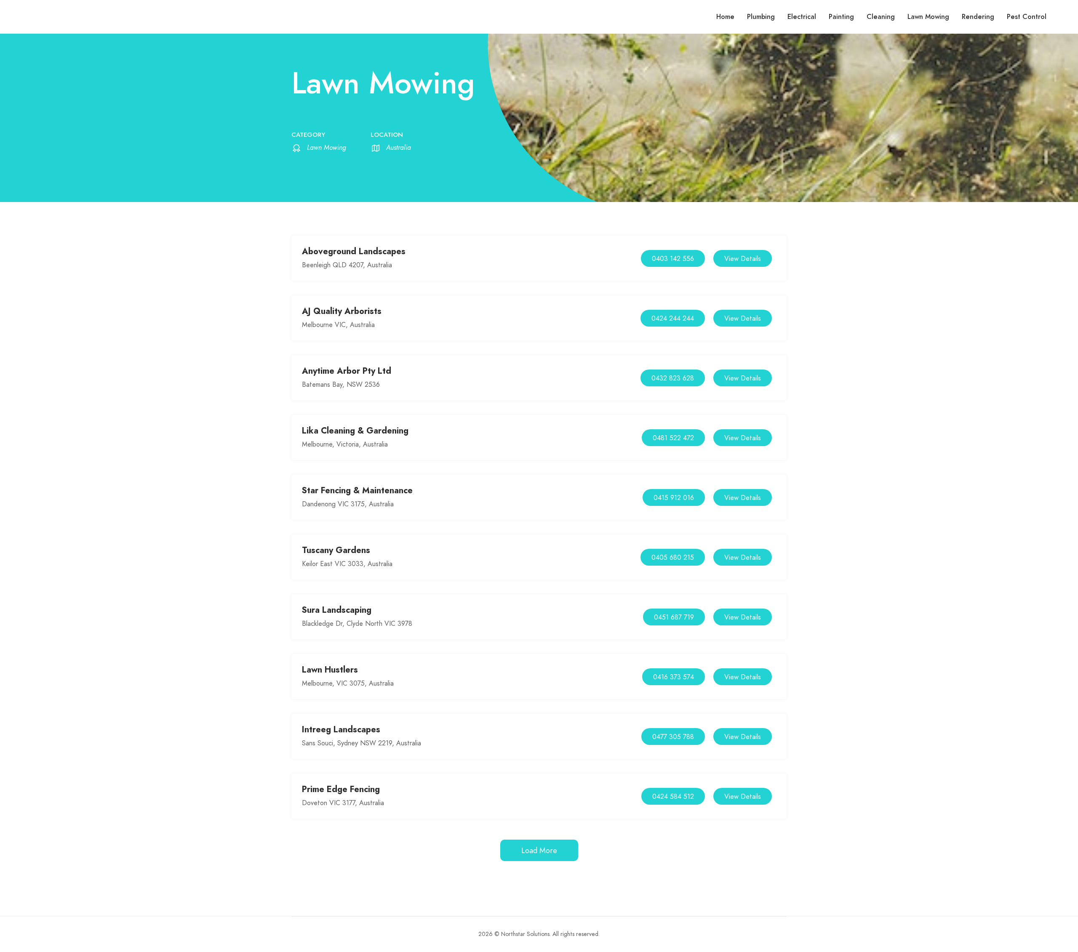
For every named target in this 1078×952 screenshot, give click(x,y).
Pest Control (1026, 16)
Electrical (801, 16)
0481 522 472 (673, 438)
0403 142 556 (673, 258)
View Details (742, 258)
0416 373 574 (673, 677)
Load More (539, 850)
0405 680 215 (672, 557)
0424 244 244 (672, 318)
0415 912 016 (674, 498)
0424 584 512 (673, 796)
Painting (841, 16)
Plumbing (761, 16)
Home (725, 16)
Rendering (978, 16)
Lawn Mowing (928, 16)
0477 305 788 (673, 737)
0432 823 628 (672, 378)
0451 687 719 (674, 617)
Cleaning (881, 16)
